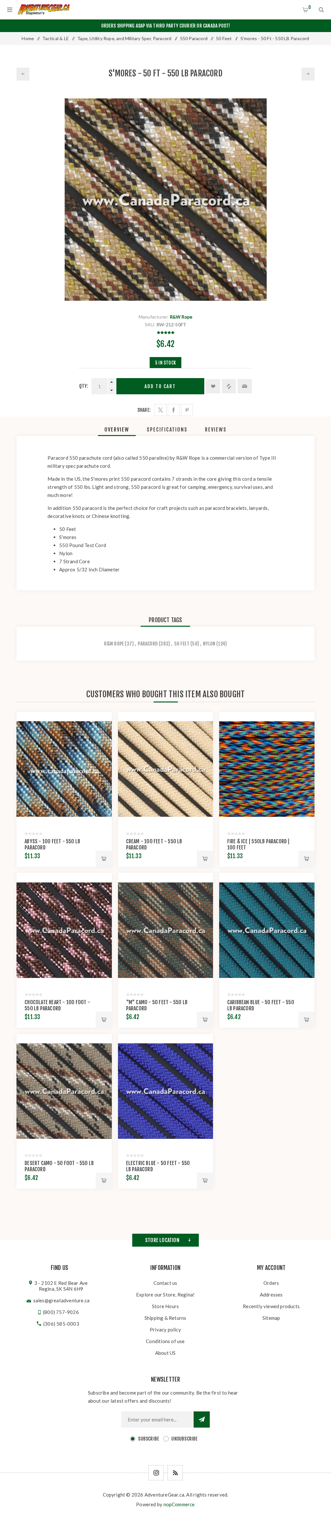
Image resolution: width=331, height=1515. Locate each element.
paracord (148, 644)
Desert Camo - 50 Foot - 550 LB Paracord (59, 1166)
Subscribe (148, 1439)
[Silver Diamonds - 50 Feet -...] (22, 74)
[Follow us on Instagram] (156, 1472)
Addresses (271, 1294)
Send (202, 1419)
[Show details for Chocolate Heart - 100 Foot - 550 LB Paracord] (64, 930)
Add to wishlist (213, 386)
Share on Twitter (160, 410)
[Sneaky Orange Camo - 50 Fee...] (308, 74)
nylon (209, 644)
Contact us (165, 1283)
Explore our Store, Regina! (165, 1294)
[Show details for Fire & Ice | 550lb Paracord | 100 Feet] (267, 769)
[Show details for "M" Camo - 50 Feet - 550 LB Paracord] (165, 930)
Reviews (216, 429)
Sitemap (271, 1318)
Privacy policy (165, 1329)
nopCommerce (179, 1504)
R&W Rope (181, 317)
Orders (271, 1283)
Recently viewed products (271, 1306)
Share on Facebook (174, 410)
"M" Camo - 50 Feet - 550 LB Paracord (156, 1005)
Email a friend (245, 386)
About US (165, 1353)
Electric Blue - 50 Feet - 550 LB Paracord (158, 1166)
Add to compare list (229, 386)
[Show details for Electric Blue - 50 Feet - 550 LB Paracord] (165, 1091)
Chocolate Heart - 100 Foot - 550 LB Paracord (57, 1005)
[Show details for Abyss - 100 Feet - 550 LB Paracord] (64, 769)
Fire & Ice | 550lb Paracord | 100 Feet (258, 844)
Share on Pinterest (187, 410)
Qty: (83, 386)
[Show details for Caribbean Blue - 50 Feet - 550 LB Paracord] (267, 930)
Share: (144, 410)
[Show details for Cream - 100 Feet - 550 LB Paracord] (165, 769)
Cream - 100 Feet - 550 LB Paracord (154, 844)
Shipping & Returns (165, 1318)
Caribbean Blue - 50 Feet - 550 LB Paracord (260, 1005)
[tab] (117, 429)
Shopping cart (309, 7)
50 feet (181, 644)
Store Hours (165, 1306)
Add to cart (160, 386)
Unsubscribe (184, 1439)
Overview (116, 429)
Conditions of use (165, 1341)
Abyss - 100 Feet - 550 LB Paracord (52, 844)
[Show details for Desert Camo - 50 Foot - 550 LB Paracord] (64, 1091)
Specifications (167, 429)
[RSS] (175, 1472)
